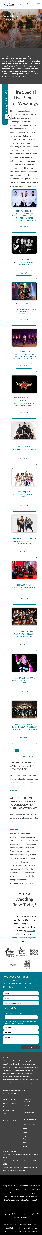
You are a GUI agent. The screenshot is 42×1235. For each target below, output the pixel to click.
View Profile (24, 226)
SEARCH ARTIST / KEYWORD (6, 100)
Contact (26, 1132)
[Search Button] (27, 4)
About (25, 1142)
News (25, 1128)
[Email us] (31, 4)
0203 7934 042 (12, 1120)
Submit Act (27, 1146)
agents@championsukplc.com (24, 938)
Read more (14, 790)
